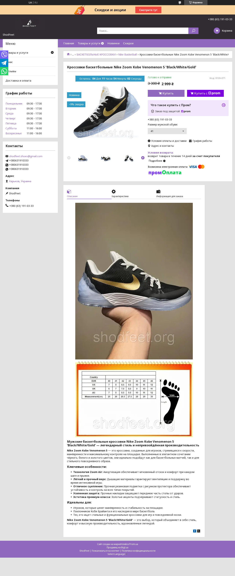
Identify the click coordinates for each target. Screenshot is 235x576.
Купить (167, 93)
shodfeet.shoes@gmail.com (25, 156)
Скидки (128, 43)
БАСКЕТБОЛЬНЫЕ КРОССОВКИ (96, 54)
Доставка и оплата (18, 80)
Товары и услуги (89, 43)
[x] (198, 531)
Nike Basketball (127, 54)
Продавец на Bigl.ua (117, 547)
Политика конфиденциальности (139, 550)
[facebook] (194, 531)
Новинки (113, 43)
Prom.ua (133, 544)
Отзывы (11, 71)
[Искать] (193, 31)
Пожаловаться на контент (105, 550)
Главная (68, 43)
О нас (9, 62)
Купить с (200, 93)
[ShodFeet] (30, 23)
